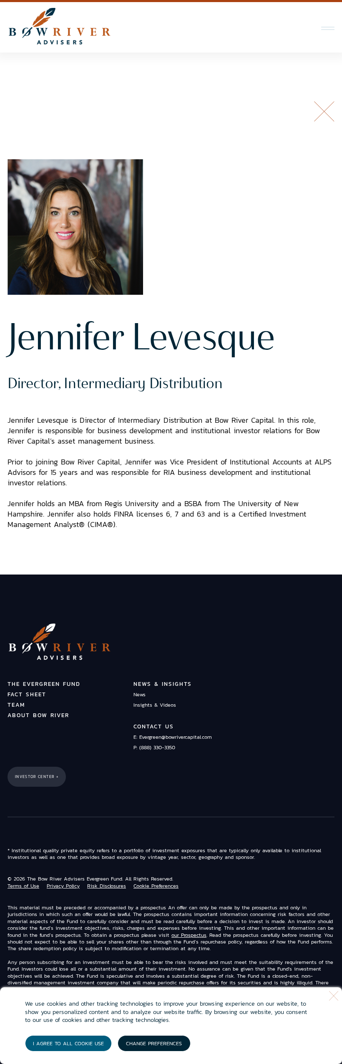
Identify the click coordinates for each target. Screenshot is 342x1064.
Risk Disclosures (106, 886)
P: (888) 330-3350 (154, 747)
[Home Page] (60, 26)
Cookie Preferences (156, 886)
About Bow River (38, 715)
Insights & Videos (154, 704)
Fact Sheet (27, 694)
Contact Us (153, 726)
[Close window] (334, 996)
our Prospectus (188, 935)
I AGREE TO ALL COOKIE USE (68, 1043)
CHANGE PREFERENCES (154, 1043)
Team (16, 705)
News (139, 694)
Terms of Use (23, 886)
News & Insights (162, 684)
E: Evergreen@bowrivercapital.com (172, 736)
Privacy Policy (63, 886)
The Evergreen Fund (44, 684)
